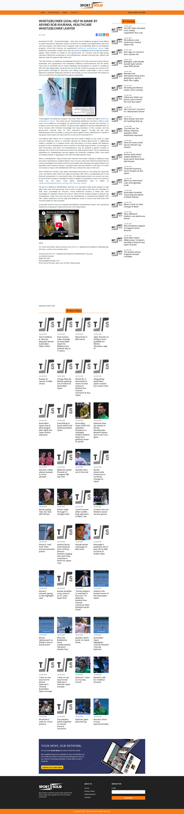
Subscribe (128, 798)
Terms (86, 788)
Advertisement (90, 794)
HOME (43, 12)
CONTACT (74, 12)
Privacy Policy (89, 791)
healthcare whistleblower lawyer (90, 48)
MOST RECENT (53, 12)
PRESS (65, 12)
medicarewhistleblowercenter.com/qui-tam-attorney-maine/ (62, 183)
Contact (87, 797)
